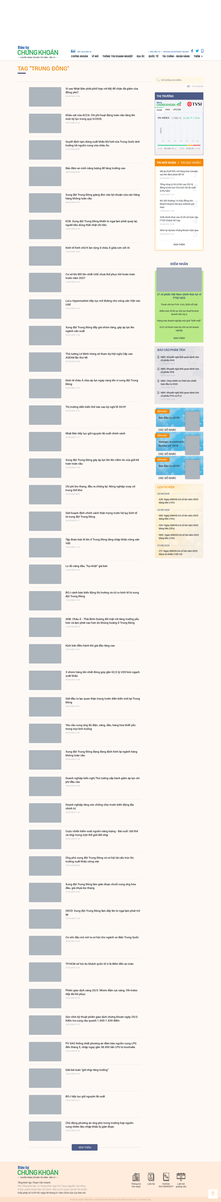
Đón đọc (162, 411)
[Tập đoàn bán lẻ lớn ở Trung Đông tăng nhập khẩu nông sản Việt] (45, 547)
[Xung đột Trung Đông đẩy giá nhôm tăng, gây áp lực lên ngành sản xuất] (45, 335)
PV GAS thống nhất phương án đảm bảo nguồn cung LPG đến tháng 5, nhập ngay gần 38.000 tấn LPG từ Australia (101, 1045)
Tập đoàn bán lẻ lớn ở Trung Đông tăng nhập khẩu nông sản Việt (102, 541)
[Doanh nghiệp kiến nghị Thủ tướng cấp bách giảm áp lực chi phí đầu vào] (45, 786)
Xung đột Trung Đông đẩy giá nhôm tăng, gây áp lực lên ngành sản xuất (100, 329)
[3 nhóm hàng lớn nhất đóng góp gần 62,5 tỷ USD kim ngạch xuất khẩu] (45, 680)
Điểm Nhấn (179, 264)
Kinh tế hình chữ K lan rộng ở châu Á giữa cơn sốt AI (98, 248)
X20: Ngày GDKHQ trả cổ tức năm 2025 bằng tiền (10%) (178, 501)
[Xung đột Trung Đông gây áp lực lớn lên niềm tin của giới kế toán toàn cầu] (45, 468)
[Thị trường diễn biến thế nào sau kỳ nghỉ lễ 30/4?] (45, 415)
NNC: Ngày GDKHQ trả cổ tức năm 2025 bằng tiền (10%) (179, 536)
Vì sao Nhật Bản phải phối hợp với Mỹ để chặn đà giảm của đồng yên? (102, 90)
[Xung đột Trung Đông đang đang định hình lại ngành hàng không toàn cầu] (45, 760)
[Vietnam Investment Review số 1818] (192, 445)
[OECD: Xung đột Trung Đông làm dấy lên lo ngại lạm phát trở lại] (45, 919)
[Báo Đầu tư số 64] (192, 469)
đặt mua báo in (84, 51)
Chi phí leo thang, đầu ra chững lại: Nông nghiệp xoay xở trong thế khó (100, 488)
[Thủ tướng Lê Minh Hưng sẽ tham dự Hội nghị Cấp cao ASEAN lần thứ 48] (45, 362)
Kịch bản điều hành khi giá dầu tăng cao (90, 645)
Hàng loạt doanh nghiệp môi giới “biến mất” (179, 320)
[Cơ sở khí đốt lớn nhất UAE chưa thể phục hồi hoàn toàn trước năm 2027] (45, 282)
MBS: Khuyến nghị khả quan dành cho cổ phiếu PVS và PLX (180, 394)
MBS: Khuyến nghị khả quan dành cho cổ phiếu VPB (180, 370)
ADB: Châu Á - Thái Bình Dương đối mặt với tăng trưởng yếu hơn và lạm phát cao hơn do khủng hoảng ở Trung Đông (102, 621)
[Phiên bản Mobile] (201, 51)
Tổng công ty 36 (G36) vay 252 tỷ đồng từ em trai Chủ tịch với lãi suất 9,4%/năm (178, 187)
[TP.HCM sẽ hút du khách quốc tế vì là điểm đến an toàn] (45, 972)
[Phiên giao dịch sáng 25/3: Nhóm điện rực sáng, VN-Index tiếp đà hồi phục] (45, 998)
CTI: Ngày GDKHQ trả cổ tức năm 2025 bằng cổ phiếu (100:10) (178, 552)
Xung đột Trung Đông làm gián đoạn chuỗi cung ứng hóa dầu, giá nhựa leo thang (101, 886)
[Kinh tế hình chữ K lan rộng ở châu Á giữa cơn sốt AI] (45, 256)
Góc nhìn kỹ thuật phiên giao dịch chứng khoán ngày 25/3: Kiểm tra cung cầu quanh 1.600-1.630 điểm (102, 1018)
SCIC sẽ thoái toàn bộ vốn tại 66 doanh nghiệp (179, 329)
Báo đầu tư (155, 52)
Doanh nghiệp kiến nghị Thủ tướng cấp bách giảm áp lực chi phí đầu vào (103, 780)
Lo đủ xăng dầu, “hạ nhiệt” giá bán (87, 566)
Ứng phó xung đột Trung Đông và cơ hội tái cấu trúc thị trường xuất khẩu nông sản (99, 859)
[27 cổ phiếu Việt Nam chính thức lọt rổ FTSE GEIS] (179, 279)
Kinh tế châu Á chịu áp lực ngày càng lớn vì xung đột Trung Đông (102, 382)
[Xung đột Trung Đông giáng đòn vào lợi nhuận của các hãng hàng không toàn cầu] (45, 203)
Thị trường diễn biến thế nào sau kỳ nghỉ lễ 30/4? (96, 407)
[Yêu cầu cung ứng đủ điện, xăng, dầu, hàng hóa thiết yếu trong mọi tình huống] (45, 733)
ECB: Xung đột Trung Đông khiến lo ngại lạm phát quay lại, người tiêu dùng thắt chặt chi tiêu (102, 223)
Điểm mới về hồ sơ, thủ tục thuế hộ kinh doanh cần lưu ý (179, 312)
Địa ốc (141, 56)
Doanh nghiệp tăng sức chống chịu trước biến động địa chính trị (100, 806)
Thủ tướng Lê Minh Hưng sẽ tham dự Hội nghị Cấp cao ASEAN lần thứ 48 (99, 355)
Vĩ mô (95, 56)
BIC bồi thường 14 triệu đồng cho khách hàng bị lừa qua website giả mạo (177, 204)
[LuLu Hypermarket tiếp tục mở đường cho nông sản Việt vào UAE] (45, 309)
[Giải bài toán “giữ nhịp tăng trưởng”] (45, 1078)
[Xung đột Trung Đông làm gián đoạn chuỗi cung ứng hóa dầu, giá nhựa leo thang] (45, 892)
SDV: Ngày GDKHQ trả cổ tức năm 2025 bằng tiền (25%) (178, 527)
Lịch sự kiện (165, 487)
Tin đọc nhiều (191, 162)
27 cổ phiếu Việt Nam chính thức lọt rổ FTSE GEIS (179, 296)
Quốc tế (153, 56)
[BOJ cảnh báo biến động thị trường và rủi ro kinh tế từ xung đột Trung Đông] (45, 600)
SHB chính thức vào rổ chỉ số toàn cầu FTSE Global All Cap (179, 219)
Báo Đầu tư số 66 (169, 417)
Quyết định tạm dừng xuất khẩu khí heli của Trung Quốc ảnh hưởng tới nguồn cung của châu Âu (103, 143)
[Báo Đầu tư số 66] (192, 421)
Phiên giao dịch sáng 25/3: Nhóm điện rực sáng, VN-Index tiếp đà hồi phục (102, 992)
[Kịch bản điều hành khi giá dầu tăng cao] (45, 654)
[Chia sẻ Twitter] (196, 51)
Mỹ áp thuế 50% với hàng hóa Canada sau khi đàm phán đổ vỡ (179, 173)
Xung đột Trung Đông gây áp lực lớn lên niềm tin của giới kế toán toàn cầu (102, 461)
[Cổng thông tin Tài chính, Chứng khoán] (38, 52)
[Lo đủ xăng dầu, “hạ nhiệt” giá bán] (45, 574)
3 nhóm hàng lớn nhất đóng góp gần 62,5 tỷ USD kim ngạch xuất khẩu (103, 674)
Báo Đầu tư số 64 (169, 466)
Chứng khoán (79, 56)
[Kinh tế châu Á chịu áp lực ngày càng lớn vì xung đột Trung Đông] (45, 388)
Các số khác (167, 430)
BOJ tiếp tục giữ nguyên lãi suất (85, 1096)
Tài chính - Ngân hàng (176, 56)
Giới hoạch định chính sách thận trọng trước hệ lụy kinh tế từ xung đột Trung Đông (101, 514)
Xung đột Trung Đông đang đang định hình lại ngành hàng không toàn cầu (101, 753)
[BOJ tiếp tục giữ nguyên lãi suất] (45, 1104)
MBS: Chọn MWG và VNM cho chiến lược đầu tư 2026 (178, 382)
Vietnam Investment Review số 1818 (171, 443)
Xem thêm (84, 1147)
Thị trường (165, 96)
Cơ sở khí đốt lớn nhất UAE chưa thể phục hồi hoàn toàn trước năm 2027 (100, 276)
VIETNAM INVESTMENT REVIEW (176, 52)
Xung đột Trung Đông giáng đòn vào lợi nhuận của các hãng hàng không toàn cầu (103, 196)
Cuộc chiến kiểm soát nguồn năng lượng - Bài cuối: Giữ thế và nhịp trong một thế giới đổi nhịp (102, 833)
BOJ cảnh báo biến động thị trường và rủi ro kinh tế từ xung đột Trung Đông (102, 594)
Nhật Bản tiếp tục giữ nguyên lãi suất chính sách (95, 433)
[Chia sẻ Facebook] (191, 51)
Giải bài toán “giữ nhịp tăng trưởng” (87, 1070)
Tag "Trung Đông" (43, 68)
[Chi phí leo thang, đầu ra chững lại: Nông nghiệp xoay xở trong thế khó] (45, 494)
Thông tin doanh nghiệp (117, 56)
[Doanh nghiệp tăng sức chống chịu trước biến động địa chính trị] (45, 813)
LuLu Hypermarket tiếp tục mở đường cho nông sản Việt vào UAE (103, 302)
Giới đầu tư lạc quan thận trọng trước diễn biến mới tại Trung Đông (103, 700)
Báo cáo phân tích (171, 350)
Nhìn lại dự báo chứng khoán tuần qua (179, 230)
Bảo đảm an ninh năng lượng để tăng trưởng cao (95, 168)
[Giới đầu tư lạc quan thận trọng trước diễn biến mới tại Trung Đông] (45, 707)
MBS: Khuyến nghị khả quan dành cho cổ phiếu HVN (180, 358)
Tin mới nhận (166, 162)
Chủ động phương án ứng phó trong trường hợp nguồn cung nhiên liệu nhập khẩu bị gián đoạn (99, 1124)
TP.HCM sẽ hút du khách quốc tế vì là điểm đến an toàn (100, 964)
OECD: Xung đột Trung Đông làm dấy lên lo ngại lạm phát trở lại (103, 912)
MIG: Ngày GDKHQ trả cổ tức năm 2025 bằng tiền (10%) (178, 517)
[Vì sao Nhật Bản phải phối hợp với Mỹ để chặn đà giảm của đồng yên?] (45, 97)
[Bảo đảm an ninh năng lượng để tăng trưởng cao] (45, 176)
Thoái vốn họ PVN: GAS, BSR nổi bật (179, 304)
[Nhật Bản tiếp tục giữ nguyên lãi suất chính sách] (45, 441)
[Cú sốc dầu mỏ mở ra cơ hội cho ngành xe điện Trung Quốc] (45, 945)
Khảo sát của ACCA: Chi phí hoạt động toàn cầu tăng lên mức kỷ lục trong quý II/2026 (100, 117)
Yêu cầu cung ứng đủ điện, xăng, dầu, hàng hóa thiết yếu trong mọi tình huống (101, 727)
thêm (197, 56)
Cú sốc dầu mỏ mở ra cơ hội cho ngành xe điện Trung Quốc (102, 937)
